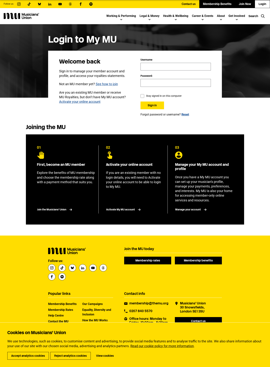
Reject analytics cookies (70, 355)
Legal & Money (149, 16)
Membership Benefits (217, 4)
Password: (147, 75)
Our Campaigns (92, 304)
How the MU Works (95, 320)
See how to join (107, 84)
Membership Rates (60, 310)
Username (146, 59)
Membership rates (147, 260)
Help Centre (56, 315)
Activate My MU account (120, 209)
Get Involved (236, 16)
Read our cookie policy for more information (162, 346)
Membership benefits (198, 260)
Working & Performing (121, 16)
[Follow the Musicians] (19, 4)
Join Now (245, 4)
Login (262, 4)
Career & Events (202, 16)
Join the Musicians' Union (51, 209)
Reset (185, 114)
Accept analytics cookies (28, 355)
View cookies (105, 355)
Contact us (189, 4)
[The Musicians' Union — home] (21, 16)
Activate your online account (79, 102)
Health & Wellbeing (175, 16)
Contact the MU (58, 321)
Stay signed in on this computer (164, 95)
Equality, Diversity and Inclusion (96, 312)
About (221, 16)
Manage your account (188, 209)
